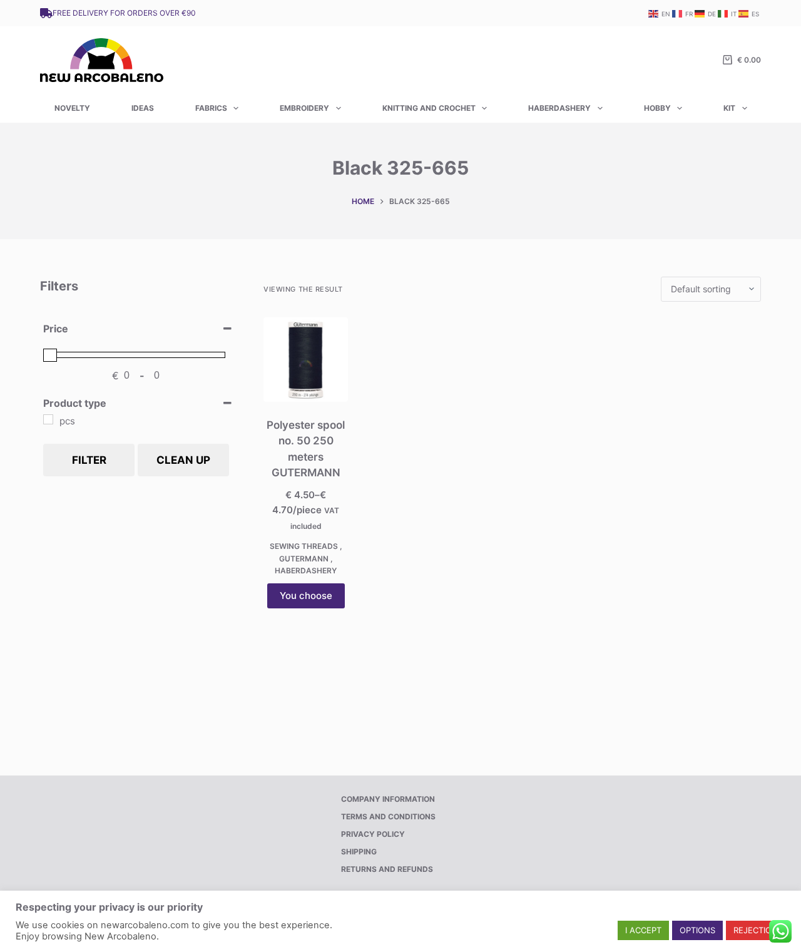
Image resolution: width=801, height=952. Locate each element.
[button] (643, 930)
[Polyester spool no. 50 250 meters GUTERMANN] (305, 359)
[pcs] (48, 419)
